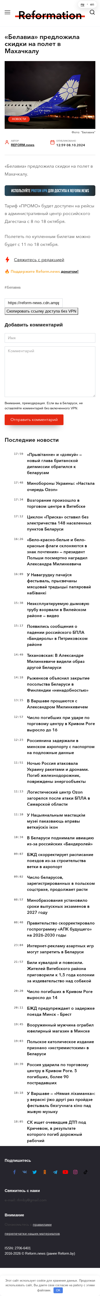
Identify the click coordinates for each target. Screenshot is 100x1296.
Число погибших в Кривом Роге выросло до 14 (60, 994)
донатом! (70, 271)
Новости (19, 119)
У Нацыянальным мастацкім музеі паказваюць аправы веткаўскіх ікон (56, 821)
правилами (42, 1224)
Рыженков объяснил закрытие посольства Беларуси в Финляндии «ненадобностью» (58, 684)
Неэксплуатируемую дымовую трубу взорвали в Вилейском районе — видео (58, 609)
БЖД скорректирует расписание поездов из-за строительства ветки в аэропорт (60, 860)
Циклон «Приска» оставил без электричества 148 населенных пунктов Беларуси (59, 523)
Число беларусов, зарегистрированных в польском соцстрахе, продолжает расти (61, 883)
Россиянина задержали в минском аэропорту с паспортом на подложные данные (61, 746)
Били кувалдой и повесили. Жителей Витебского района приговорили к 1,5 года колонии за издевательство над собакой (60, 971)
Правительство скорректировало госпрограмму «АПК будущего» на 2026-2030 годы (61, 929)
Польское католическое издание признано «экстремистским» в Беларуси (60, 1047)
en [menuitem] (92, 4)
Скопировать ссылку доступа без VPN (41, 311)
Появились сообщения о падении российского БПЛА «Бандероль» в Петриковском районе (57, 635)
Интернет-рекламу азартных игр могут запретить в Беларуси (60, 949)
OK (58, 1290)
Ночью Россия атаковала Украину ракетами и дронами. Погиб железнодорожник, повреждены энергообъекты (58, 772)
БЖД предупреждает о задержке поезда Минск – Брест (61, 1011)
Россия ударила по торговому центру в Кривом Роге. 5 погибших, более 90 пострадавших (57, 1073)
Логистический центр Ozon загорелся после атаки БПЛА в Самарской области (58, 798)
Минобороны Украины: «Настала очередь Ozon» (61, 486)
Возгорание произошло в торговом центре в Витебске (56, 503)
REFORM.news (22, 145)
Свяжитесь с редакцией (39, 259)
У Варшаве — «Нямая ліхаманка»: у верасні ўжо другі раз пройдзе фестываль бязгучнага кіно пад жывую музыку (61, 1102)
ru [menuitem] (82, 4)
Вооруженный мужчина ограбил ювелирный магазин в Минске (60, 1028)
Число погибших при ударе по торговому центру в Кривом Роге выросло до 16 (61, 723)
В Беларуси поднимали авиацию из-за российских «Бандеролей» (60, 841)
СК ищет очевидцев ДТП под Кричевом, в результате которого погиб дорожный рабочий (56, 1131)
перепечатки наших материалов (32, 1233)
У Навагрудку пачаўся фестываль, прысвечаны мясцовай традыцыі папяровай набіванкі (59, 584)
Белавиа (13, 287)
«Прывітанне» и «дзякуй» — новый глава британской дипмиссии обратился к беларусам (54, 463)
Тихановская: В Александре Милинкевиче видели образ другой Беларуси (56, 661)
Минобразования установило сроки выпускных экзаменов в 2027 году (58, 906)
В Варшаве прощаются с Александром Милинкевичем (57, 704)
